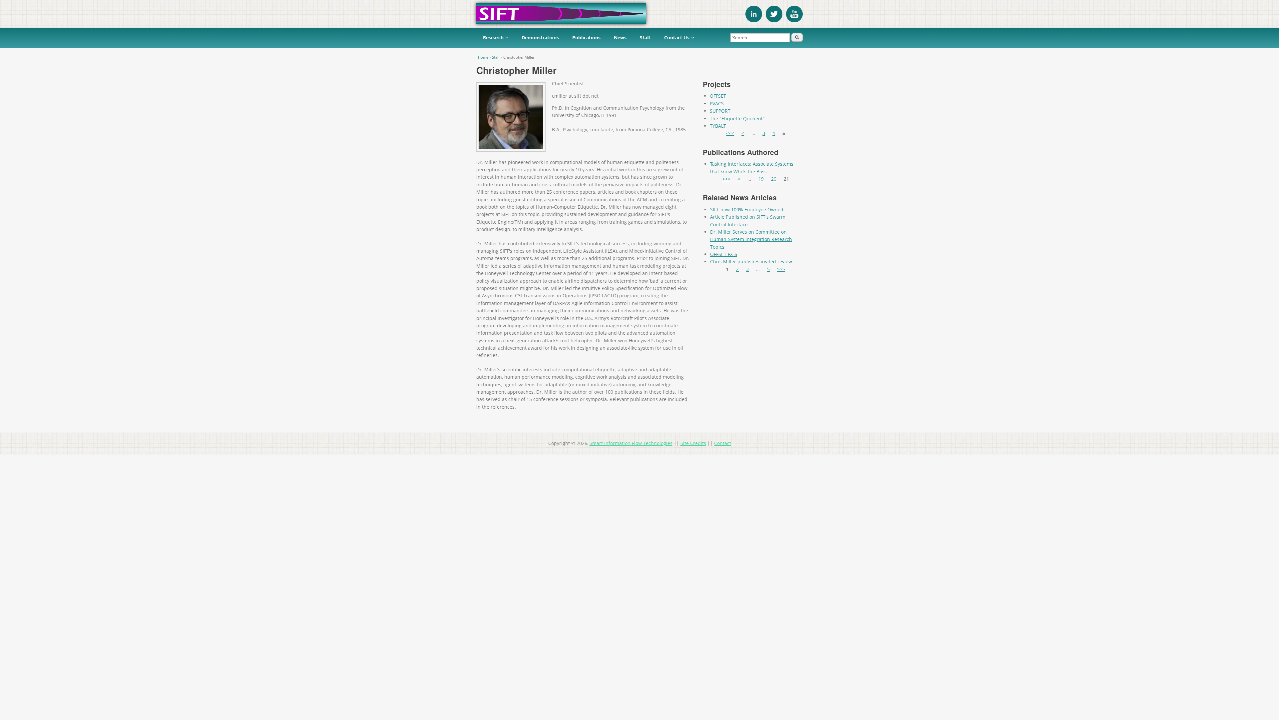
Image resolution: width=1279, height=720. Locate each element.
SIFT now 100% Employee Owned (746, 209)
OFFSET (718, 96)
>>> (781, 269)
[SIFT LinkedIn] (753, 20)
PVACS (717, 103)
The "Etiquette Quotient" (737, 118)
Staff (645, 37)
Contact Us (676, 37)
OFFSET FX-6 (723, 254)
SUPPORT (720, 111)
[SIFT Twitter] (774, 20)
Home (483, 57)
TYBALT (718, 126)
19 (761, 179)
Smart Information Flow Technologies (631, 443)
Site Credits (693, 443)
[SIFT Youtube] (794, 20)
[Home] (639, 13)
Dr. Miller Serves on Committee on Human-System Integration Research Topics (751, 239)
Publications (586, 37)
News (620, 37)
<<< (730, 133)
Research (493, 37)
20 (773, 179)
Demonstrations (540, 37)
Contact (722, 443)
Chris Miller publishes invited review (751, 261)
